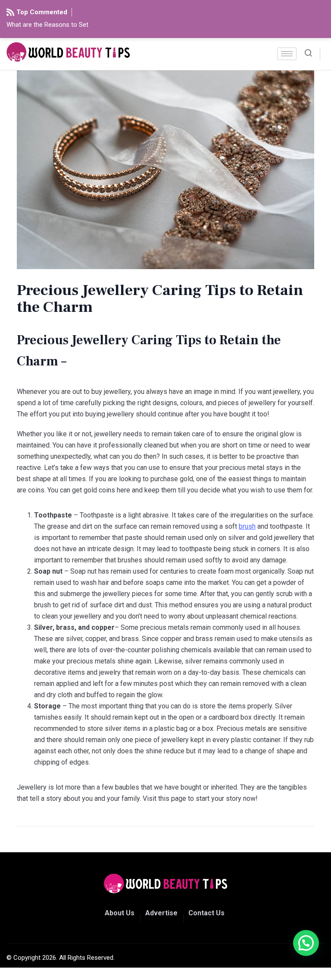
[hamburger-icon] (287, 54)
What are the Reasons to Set (47, 25)
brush (247, 526)
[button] (306, 943)
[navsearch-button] (311, 54)
